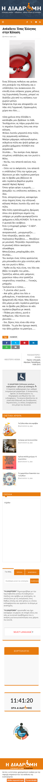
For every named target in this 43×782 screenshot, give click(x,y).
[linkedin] (40, 22)
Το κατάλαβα (31, 780)
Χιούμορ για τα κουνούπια (27, 440)
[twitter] (31, 22)
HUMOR (13, 337)
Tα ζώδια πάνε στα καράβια (28, 423)
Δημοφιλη (32, 572)
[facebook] (27, 22)
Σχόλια (19, 572)
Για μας (8, 572)
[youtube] (36, 22)
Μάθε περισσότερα (15, 780)
